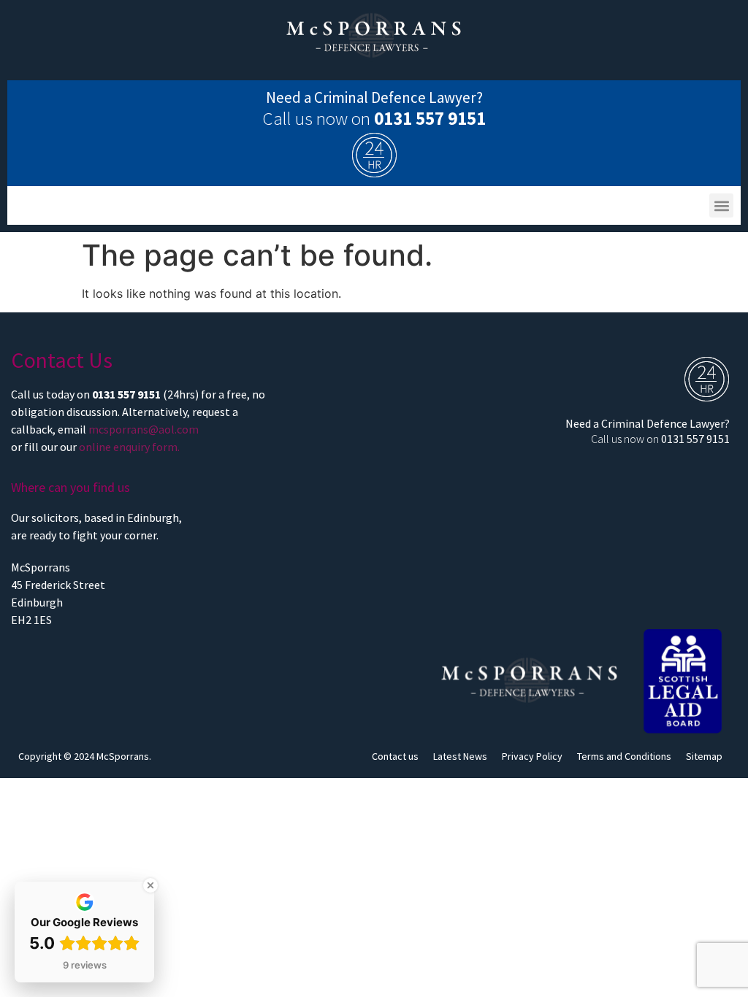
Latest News (460, 756)
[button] (721, 205)
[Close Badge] (150, 885)
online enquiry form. (129, 446)
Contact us (395, 756)
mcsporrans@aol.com (143, 429)
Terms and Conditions (624, 756)
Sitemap (704, 756)
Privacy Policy (532, 756)
